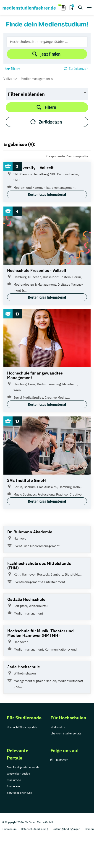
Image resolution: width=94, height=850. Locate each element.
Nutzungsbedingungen (66, 829)
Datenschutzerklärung (34, 829)
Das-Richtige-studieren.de (23, 767)
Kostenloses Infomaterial (47, 194)
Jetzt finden (50, 54)
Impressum (9, 829)
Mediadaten (57, 727)
